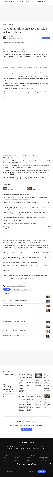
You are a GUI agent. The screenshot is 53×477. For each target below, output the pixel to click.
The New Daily (10, 36)
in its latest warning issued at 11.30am (18, 85)
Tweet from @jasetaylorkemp (9, 237)
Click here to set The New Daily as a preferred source (19, 278)
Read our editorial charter (36, 448)
